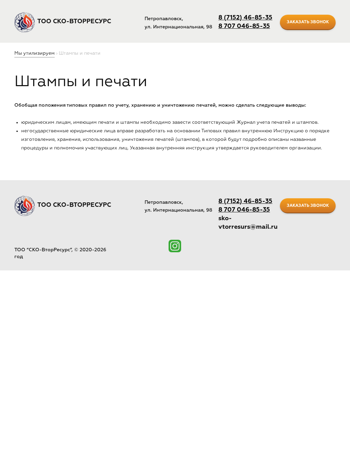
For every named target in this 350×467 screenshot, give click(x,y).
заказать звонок (308, 22)
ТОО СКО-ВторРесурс (74, 21)
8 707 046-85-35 (244, 26)
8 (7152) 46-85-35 (245, 18)
